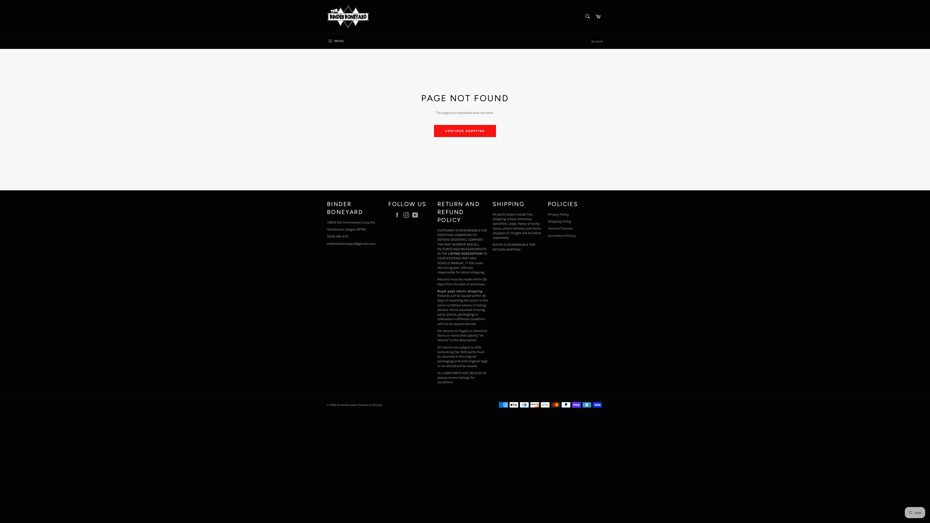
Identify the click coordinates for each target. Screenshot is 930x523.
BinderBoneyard (347, 405)
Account (597, 41)
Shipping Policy (559, 221)
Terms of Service (560, 228)
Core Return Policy (562, 236)
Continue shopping (465, 131)
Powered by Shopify (370, 405)
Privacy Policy (558, 214)
